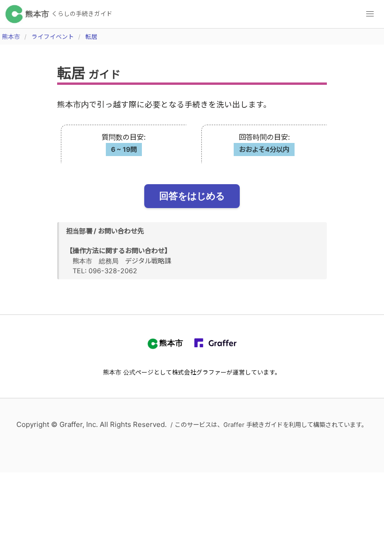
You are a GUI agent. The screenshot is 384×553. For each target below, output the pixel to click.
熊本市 (11, 36)
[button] (370, 14)
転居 (91, 36)
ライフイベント (52, 36)
